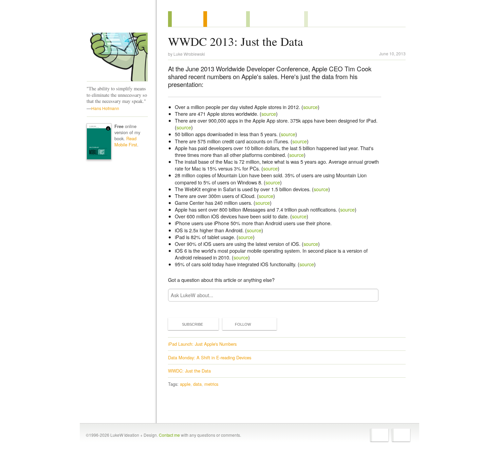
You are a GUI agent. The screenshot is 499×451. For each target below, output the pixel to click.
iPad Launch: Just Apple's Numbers (202, 344)
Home (115, 20)
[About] (185, 19)
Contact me (169, 435)
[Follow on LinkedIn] (401, 435)
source (310, 106)
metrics (211, 384)
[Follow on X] (379, 435)
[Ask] (318, 19)
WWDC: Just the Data (189, 370)
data (197, 384)
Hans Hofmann (105, 108)
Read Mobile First (125, 141)
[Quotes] (224, 19)
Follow (243, 324)
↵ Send (369, 295)
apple (185, 384)
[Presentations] (275, 19)
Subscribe (192, 324)
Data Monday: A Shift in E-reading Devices (209, 357)
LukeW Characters (117, 57)
